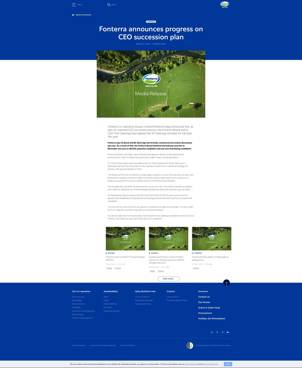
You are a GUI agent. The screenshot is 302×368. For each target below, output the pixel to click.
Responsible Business (111, 311)
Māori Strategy (77, 314)
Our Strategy (77, 300)
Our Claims (108, 307)
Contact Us (204, 297)
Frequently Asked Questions (177, 300)
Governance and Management (83, 311)
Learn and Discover (142, 297)
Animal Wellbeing (110, 304)
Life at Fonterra (172, 297)
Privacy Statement (79, 345)
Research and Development (82, 318)
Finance (151, 22)
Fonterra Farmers (78, 304)
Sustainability (111, 291)
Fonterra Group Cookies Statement (103, 345)
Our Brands (76, 307)
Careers (171, 291)
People (106, 300)
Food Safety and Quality (144, 300)
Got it (228, 364)
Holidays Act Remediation (211, 319)
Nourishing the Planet (143, 304)
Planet (106, 297)
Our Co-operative (81, 291)
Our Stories (204, 302)
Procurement (205, 313)
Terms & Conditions (127, 345)
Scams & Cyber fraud (209, 308)
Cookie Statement (191, 364)
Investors (203, 291)
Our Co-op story (78, 297)
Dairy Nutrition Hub (145, 291)
